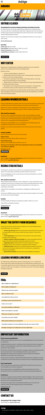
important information (16, 158)
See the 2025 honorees (6, 40)
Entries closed (5, 56)
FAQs (6, 158)
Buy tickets (4, 273)
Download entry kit (5, 149)
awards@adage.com (13, 160)
